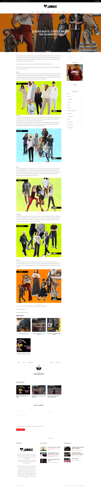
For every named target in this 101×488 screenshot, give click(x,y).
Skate (69, 119)
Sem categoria (70, 116)
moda (24, 362)
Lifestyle (69, 102)
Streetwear (30, 362)
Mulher (69, 107)
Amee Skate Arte (47, 37)
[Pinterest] (10, 65)
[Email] (10, 68)
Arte (68, 93)
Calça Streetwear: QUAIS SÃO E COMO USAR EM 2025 (53, 396)
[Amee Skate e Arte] (50, 6)
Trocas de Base (70, 124)
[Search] (68, 11)
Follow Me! (51, 438)
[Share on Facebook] (10, 59)
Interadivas (70, 99)
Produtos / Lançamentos (72, 110)
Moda (69, 105)
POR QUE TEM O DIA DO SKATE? (54, 447)
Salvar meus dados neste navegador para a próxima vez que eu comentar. (31, 426)
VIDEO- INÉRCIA (75, 458)
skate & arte (70, 122)
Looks (18, 362)
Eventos (69, 96)
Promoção (69, 113)
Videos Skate (70, 127)
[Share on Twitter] (10, 62)
